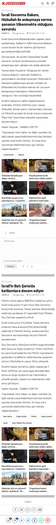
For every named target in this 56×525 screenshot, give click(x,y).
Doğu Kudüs (21, 416)
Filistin (34, 416)
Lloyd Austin (8, 155)
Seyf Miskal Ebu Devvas (22, 423)
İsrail (5, 423)
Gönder (10, 266)
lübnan (21, 155)
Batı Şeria (7, 416)
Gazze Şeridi (46, 416)
